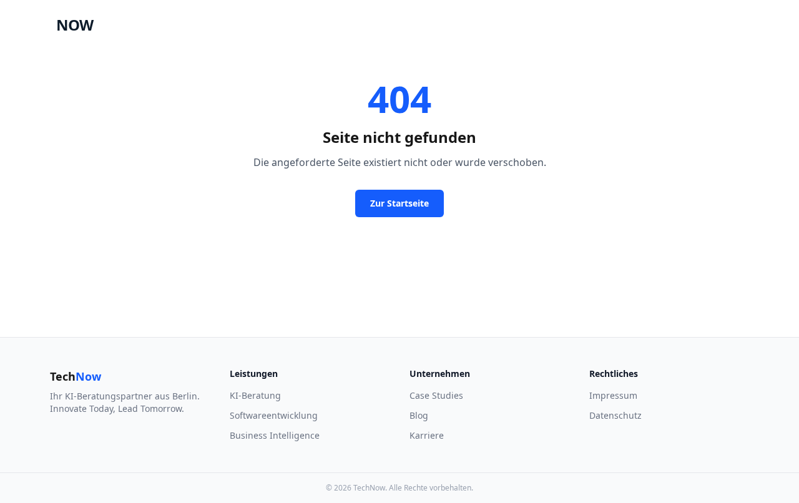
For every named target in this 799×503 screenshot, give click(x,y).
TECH (54, 25)
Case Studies (289, 25)
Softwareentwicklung (274, 415)
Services (353, 25)
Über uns (409, 25)
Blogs (460, 25)
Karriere (509, 25)
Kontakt (753, 25)
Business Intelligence (275, 435)
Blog (418, 415)
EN (702, 24)
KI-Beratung (255, 395)
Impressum (613, 395)
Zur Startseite (399, 203)
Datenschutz (615, 415)
